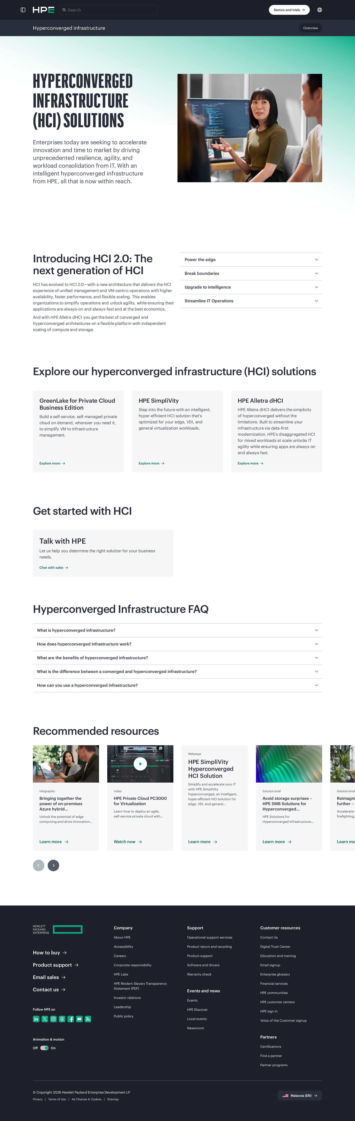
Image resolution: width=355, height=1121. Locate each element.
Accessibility (123, 946)
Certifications (270, 1046)
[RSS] (88, 1019)
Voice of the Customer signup (283, 1020)
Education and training (278, 956)
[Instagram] (53, 1019)
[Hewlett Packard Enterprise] (43, 10)
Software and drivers (203, 965)
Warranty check (199, 974)
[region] (177, 809)
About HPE (122, 937)
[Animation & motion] (44, 1048)
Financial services (274, 983)
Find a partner (271, 1056)
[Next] (53, 865)
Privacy (38, 1099)
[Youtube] (79, 1019)
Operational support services (209, 937)
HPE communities (274, 993)
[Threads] (62, 1019)
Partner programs (274, 1065)
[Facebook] (70, 1019)
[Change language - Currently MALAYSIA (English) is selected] (320, 9)
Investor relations (127, 998)
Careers (120, 956)
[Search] (64, 9)
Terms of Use (57, 1099)
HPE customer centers (277, 1002)
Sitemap (113, 1099)
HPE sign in (269, 1011)
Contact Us (269, 937)
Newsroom (195, 1028)
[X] (44, 1019)
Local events (197, 1019)
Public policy (123, 1016)
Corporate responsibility (132, 965)
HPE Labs (121, 974)
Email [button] (46, 977)
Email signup (270, 965)
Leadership (122, 1007)
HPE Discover (197, 1010)
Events (192, 1000)
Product (52, 965)
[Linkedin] (36, 1019)
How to (46, 952)
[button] (23, 10)
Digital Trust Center (275, 946)
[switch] (42, 1048)
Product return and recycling (209, 946)
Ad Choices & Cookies (86, 1099)
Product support (200, 956)
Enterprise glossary (275, 974)
